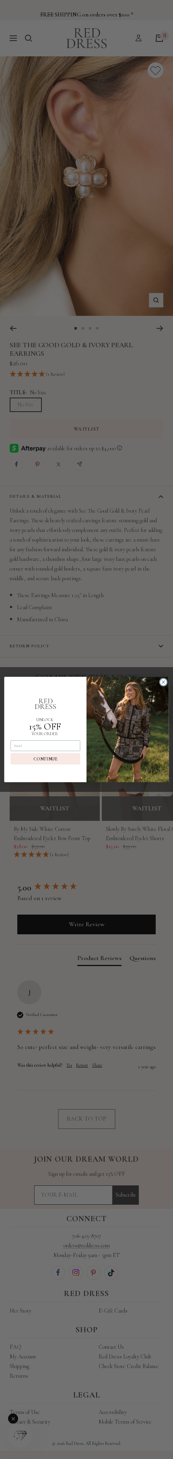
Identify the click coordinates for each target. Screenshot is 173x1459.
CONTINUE (45, 759)
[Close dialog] (163, 682)
